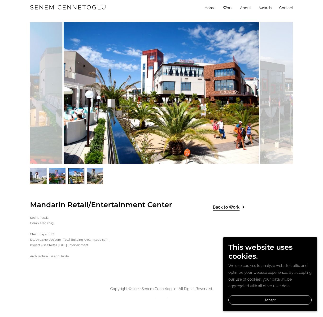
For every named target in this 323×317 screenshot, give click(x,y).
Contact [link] (286, 8)
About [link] (245, 8)
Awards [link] (265, 8)
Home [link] (210, 8)
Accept (270, 300)
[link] (76, 8)
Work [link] (227, 8)
